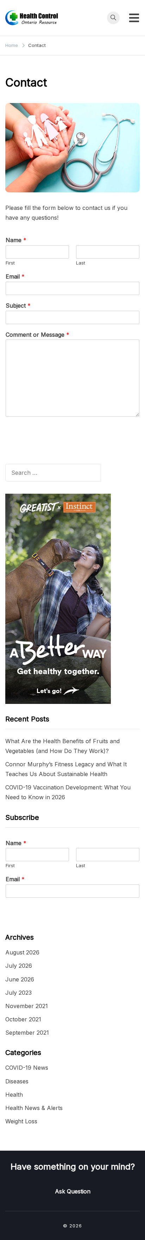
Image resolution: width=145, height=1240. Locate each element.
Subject (18, 305)
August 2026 (22, 952)
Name (16, 240)
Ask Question (72, 1191)
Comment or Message (37, 334)
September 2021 (27, 1032)
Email (15, 276)
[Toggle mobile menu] (134, 17)
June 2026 (19, 979)
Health (14, 1094)
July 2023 (18, 992)
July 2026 (18, 965)
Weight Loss (21, 1121)
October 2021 (23, 1019)
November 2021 (26, 1005)
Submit (23, 432)
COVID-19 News (26, 1067)
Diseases (17, 1081)
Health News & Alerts (34, 1107)
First (10, 263)
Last (80, 263)
